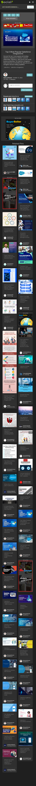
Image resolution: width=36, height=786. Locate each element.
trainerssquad (26, 425)
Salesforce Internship (12, 407)
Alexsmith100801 (11, 172)
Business (25, 353)
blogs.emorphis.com (11, 18)
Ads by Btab (18, 23)
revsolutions (26, 242)
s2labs (8, 405)
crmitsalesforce (27, 352)
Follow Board (28, 96)
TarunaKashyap (27, 373)
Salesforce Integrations (17, 67)
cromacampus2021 (11, 491)
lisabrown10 (10, 237)
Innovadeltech (10, 439)
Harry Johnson (26, 505)
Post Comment (26, 90)
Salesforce (7, 67)
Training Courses (11, 492)
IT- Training (26, 374)
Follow (29, 75)
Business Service (27, 166)
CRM (8, 173)
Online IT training (27, 427)
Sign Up (30, 7)
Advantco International (29, 481)
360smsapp (25, 165)
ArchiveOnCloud (27, 401)
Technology (10, 238)
